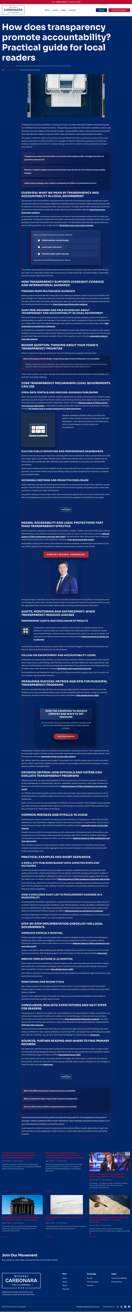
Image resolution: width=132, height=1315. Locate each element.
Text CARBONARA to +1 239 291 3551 (66, 2)
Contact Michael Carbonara (66, 554)
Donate (101, 10)
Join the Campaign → (119, 10)
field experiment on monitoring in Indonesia (84, 911)
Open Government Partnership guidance (70, 304)
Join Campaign (93, 1282)
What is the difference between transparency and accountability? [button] (49, 1091)
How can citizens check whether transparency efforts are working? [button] (50, 1107)
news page (48, 1065)
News (63, 10)
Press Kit (65, 1289)
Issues (55, 10)
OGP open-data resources (32, 1025)
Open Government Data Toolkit (80, 540)
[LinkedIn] (125, 1307)
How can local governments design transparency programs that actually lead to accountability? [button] (62, 359)
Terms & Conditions (119, 1278)
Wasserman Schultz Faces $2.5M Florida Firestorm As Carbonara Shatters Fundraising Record (19, 1155)
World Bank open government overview (76, 225)
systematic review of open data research (58, 757)
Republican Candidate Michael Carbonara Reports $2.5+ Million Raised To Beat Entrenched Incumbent (65, 1155)
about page (102, 953)
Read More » (6, 1191)
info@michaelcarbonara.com (87, 1307)
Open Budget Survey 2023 (87, 695)
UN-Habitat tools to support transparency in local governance (54, 409)
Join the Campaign (66, 736)
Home (4, 66)
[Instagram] (121, 1307)
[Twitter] (117, 1307)
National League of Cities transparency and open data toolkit (84, 879)
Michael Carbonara (10, 70)
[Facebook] (129, 1307)
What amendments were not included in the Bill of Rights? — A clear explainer (109, 1219)
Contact (72, 10)
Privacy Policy (116, 1282)
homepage (95, 1035)
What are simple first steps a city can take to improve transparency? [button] (50, 1099)
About (47, 10)
